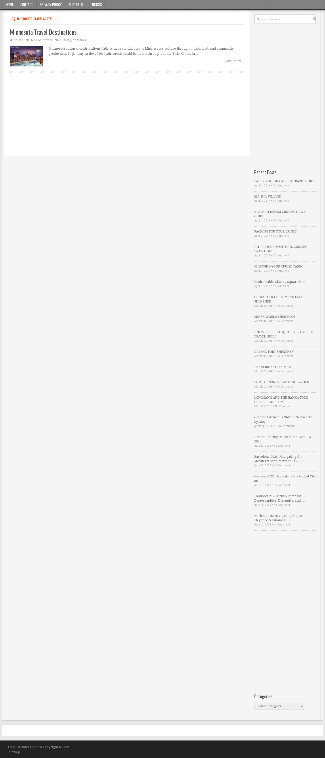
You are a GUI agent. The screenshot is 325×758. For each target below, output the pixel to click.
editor (18, 40)
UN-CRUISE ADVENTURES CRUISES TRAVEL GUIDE (280, 249)
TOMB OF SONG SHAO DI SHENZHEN (281, 382)
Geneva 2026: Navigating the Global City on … (285, 479)
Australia (76, 4)
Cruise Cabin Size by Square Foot (279, 281)
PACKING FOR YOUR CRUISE (275, 231)
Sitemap (14, 752)
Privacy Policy (51, 4)
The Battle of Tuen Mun (272, 367)
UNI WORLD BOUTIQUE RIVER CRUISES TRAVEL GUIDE (283, 334)
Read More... (234, 61)
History (65, 40)
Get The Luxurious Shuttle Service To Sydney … (283, 419)
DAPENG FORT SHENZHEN (274, 351)
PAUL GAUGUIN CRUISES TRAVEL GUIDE (284, 181)
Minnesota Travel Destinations (43, 32)
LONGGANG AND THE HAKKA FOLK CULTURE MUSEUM (281, 400)
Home (9, 4)
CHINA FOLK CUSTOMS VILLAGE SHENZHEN (278, 299)
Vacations (80, 40)
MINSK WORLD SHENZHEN (274, 316)
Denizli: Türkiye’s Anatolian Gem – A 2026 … (282, 439)
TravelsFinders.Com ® (25, 747)
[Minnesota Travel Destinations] (26, 56)
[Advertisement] (127, 120)
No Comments (41, 40)
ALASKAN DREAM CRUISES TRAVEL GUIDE (280, 214)
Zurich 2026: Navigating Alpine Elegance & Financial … (278, 518)
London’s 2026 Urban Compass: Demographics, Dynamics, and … (279, 498)
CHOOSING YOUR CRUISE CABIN (278, 266)
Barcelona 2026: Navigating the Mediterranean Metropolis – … (278, 459)
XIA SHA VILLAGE (267, 196)
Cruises (96, 4)
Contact (26, 4)
